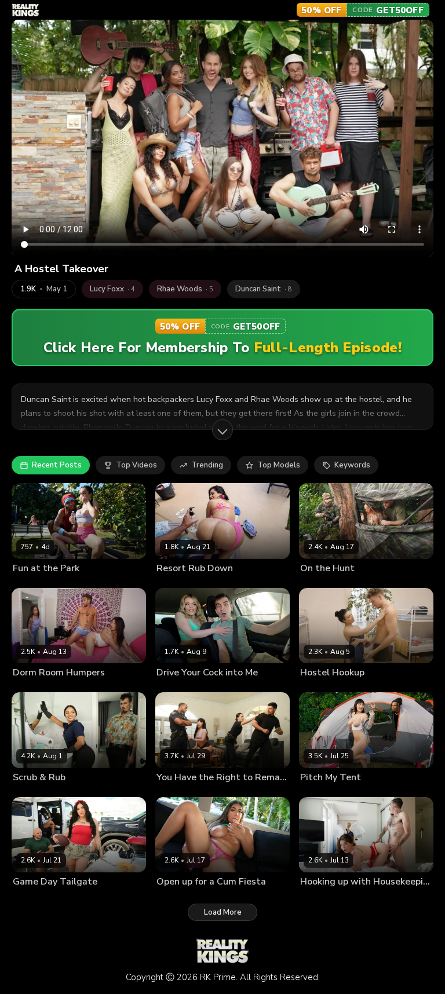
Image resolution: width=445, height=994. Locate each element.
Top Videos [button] (136, 465)
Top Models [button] (278, 465)
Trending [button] (207, 465)
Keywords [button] (352, 465)
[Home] (25, 10)
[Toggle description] (222, 429)
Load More (223, 912)
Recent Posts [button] (57, 465)
